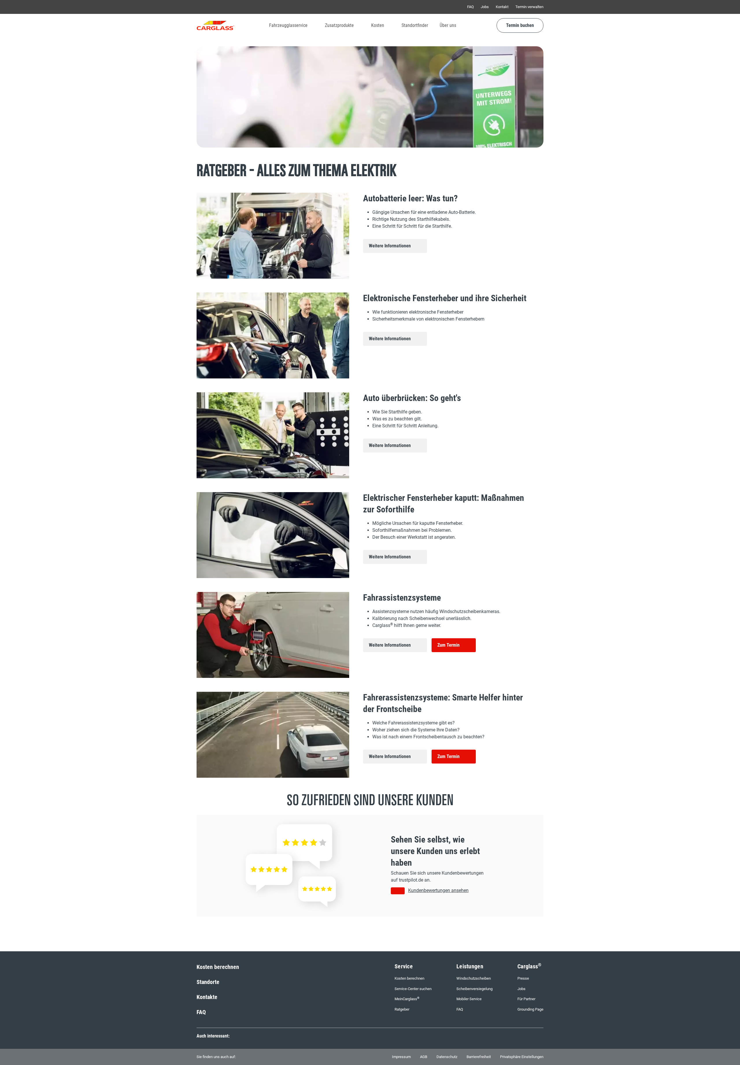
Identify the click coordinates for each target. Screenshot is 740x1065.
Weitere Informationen (390, 246)
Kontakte (207, 997)
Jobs (485, 7)
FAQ (470, 7)
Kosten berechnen (218, 966)
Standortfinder (415, 25)
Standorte (208, 981)
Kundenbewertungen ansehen (438, 890)
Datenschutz (446, 1057)
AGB (423, 1057)
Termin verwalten (529, 7)
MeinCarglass (407, 998)
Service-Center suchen (413, 989)
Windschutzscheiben (473, 978)
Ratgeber (402, 1009)
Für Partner (526, 999)
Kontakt (502, 7)
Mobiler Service (469, 999)
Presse (523, 978)
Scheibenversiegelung (474, 989)
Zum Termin (448, 645)
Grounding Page (530, 1009)
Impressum (401, 1057)
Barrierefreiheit (479, 1057)
